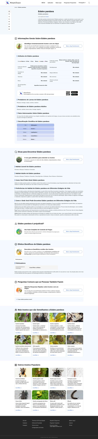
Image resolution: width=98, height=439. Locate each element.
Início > (16, 7)
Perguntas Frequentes (70, 2)
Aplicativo (50, 2)
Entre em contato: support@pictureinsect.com (56, 426)
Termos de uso (35, 425)
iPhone (70, 425)
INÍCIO (43, 2)
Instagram (25, 425)
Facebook (25, 423)
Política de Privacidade (37, 423)
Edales (47, 16)
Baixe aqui (58, 2)
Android (71, 423)
